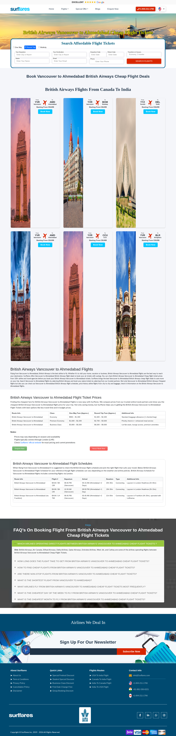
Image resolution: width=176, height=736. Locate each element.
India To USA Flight (100, 687)
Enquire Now (113, 9)
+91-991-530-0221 (141, 689)
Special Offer (81, 9)
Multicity (43, 47)
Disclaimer (17, 691)
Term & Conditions (21, 679)
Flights (64, 9)
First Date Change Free (62, 687)
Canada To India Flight (101, 679)
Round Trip (30, 47)
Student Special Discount (63, 679)
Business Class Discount (63, 683)
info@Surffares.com (141, 675)
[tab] (17, 47)
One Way (18, 47)
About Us (17, 675)
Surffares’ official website (30, 443)
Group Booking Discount (62, 691)
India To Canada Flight (101, 683)
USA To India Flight (100, 675)
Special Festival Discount (63, 675)
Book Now (45, 112)
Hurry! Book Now (98, 448)
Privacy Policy (19, 683)
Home (51, 9)
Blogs (97, 9)
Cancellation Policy (21, 687)
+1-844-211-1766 (140, 683)
